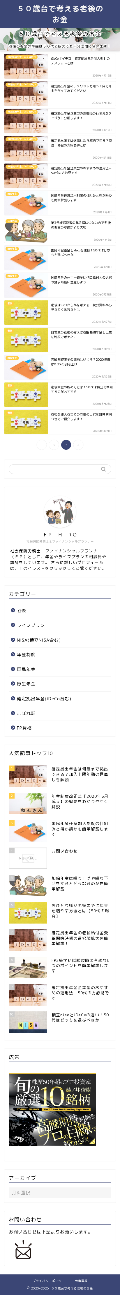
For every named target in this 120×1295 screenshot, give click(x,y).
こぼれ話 (26, 713)
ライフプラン (31, 625)
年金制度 (26, 655)
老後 (21, 610)
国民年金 (26, 669)
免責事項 (81, 1281)
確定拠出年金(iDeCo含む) (44, 699)
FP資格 (24, 728)
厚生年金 (26, 684)
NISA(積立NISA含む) (39, 640)
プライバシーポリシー (49, 1281)
